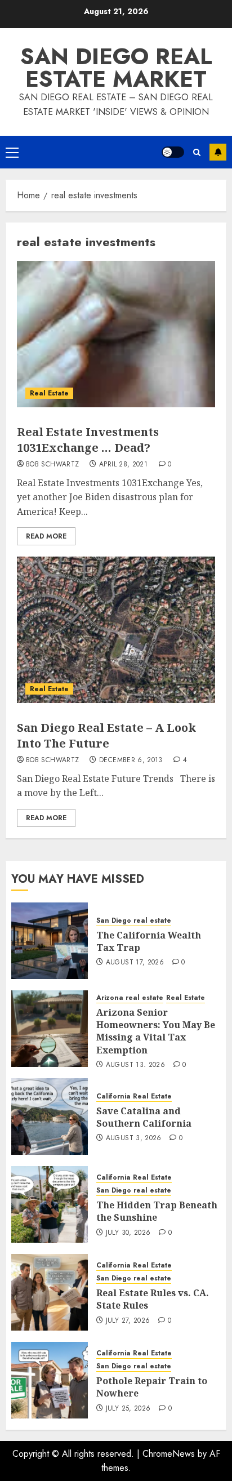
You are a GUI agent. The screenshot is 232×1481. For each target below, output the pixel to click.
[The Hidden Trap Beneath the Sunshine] (49, 1204)
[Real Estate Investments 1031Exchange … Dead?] (116, 334)
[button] (12, 152)
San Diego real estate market (116, 67)
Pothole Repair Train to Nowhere (151, 1387)
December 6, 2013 (131, 760)
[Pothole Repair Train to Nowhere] (49, 1380)
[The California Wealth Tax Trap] (49, 940)
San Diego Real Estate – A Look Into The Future (106, 735)
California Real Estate (134, 1096)
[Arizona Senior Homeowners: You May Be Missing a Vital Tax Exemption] (49, 1028)
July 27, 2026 (128, 1321)
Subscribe (217, 152)
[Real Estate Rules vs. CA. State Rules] (49, 1292)
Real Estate (49, 393)
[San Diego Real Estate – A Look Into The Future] (116, 630)
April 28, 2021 (123, 464)
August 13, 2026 (135, 1065)
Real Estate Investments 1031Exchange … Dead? (88, 439)
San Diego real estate (133, 921)
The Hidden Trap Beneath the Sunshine (156, 1211)
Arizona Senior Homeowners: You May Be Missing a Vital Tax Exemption (155, 1031)
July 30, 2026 (128, 1233)
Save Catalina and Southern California (143, 1117)
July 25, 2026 (128, 1408)
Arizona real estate (129, 998)
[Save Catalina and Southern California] (49, 1116)
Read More (46, 536)
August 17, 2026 (135, 962)
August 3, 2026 (134, 1138)
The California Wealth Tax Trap (148, 941)
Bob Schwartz (52, 464)
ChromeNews (168, 1453)
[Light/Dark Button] (173, 152)
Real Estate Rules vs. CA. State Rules (152, 1299)
